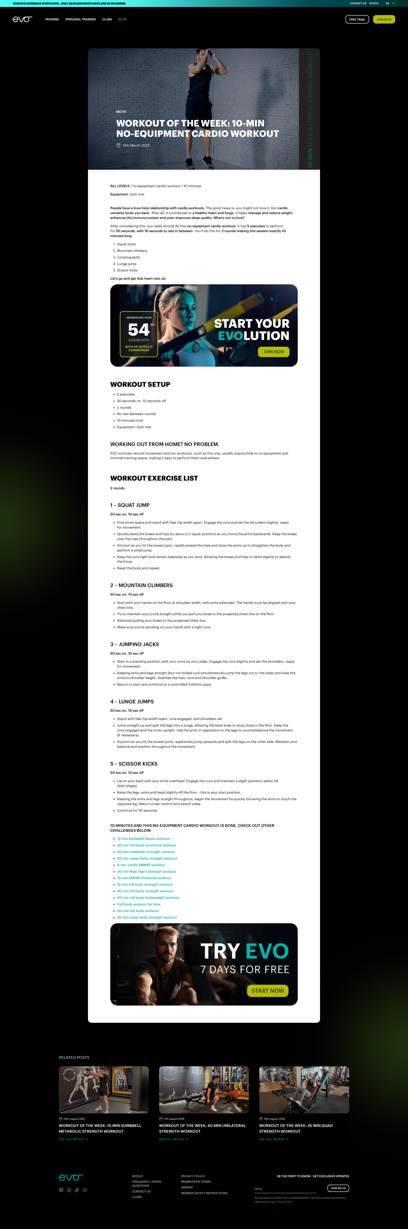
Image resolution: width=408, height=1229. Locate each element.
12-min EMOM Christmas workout (144, 878)
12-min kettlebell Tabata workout (143, 838)
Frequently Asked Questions (146, 1184)
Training (52, 19)
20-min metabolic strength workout (146, 852)
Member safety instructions (204, 1193)
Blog (122, 19)
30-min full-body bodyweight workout (148, 897)
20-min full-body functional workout (146, 845)
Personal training (80, 19)
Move (121, 111)
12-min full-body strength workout (145, 884)
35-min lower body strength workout (147, 917)
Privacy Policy (193, 1176)
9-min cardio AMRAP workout (141, 865)
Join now (384, 19)
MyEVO (137, 1176)
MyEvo (374, 3)
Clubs (107, 19)
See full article (71, 1139)
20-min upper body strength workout (147, 858)
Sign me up (338, 1188)
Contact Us (358, 3)
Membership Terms (196, 1182)
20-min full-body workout (138, 911)
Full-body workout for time (138, 904)
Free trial (357, 19)
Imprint (187, 1187)
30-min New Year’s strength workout (146, 871)
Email (258, 1188)
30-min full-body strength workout (145, 891)
